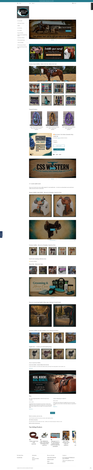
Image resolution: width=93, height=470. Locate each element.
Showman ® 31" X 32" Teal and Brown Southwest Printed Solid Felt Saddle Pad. (55, 443)
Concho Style (55, 140)
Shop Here (52, 29)
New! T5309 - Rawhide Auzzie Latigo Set (66, 442)
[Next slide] (56, 40)
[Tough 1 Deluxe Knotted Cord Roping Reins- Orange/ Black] (52, 118)
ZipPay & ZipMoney (50, 463)
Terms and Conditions (35, 458)
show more (31, 368)
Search (33, 457)
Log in (30, 3)
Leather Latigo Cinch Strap (33, 442)
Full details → (55, 151)
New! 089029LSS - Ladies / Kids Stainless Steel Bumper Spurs (44, 442)
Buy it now (59, 149)
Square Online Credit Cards (51, 457)
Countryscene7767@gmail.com (70, 457)
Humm (48, 461)
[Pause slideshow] (75, 40)
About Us (33, 459)
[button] (1, 235)
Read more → (55, 406)
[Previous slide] (49, 40)
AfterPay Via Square (50, 459)
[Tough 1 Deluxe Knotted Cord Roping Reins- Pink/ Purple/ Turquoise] (36, 118)
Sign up (33, 3)
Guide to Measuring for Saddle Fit (59, 398)
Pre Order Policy (19, 457)
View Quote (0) (91, 6)
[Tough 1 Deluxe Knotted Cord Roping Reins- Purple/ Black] (68, 118)
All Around (52, 229)
